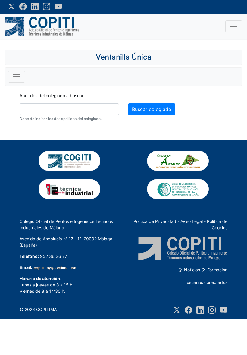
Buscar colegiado (151, 109)
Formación (216, 269)
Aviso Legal (191, 221)
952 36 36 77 (53, 256)
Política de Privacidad (154, 221)
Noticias (191, 269)
